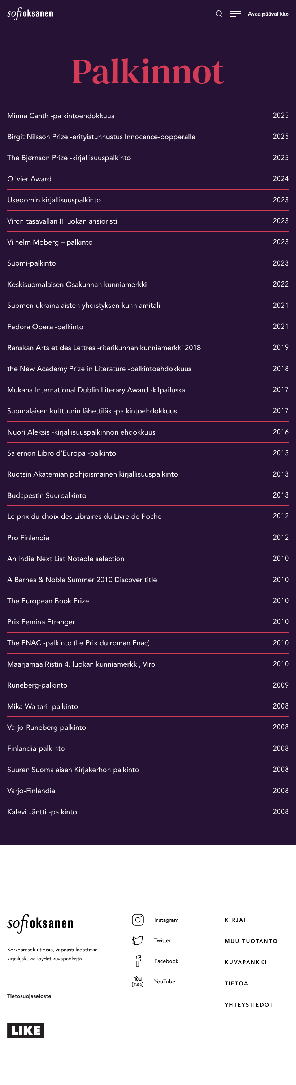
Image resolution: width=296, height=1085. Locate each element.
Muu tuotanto (251, 941)
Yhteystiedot (249, 1005)
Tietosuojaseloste (29, 996)
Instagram (166, 920)
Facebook (166, 961)
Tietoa (237, 983)
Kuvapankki (246, 962)
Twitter (162, 940)
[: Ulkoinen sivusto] (55, 1030)
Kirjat (236, 920)
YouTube (164, 981)
